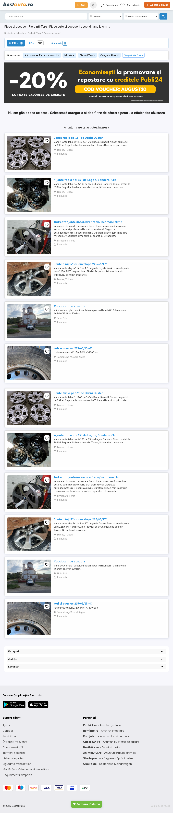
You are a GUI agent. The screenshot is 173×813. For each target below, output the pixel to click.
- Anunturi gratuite (102, 725)
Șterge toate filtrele (133, 55)
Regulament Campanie (17, 775)
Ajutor (6, 725)
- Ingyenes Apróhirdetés (108, 758)
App (83, 5)
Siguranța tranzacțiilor (17, 764)
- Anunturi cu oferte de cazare (111, 741)
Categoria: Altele (108, 55)
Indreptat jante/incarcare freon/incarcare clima (88, 222)
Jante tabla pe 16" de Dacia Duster (78, 137)
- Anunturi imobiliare (104, 730)
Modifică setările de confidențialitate (26, 769)
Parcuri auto (133, 5)
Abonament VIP (13, 747)
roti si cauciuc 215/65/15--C (73, 348)
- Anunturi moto (101, 747)
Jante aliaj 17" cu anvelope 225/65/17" (80, 264)
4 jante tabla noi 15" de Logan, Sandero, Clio (85, 180)
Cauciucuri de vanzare (69, 306)
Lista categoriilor (13, 758)
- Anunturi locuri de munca (107, 736)
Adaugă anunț (159, 4)
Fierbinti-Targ (86, 55)
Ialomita (68, 55)
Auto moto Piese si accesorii (40, 55)
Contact (8, 730)
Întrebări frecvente (15, 741)
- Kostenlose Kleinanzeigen (107, 764)
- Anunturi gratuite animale (109, 752)
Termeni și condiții (14, 752)
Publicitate (9, 736)
